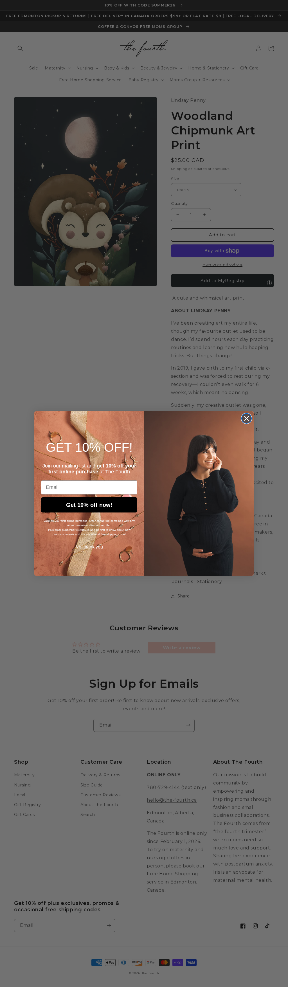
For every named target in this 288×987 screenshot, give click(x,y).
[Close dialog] (246, 418)
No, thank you (89, 547)
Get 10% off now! (89, 505)
